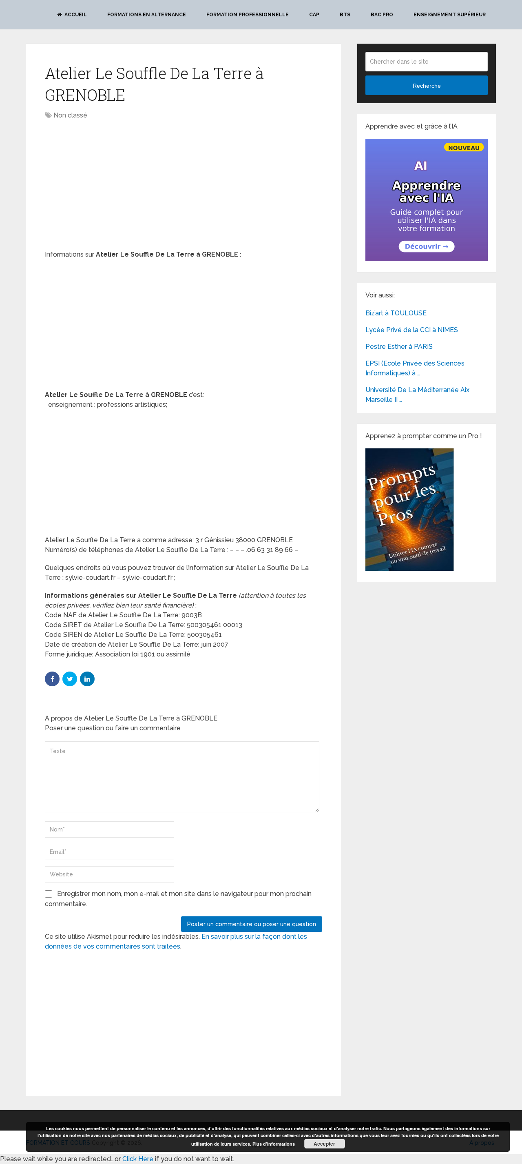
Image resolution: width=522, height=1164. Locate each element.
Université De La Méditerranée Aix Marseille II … (417, 395)
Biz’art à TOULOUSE (396, 313)
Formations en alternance (146, 15)
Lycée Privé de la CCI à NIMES (411, 330)
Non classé (70, 115)
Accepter (324, 1143)
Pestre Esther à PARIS (399, 346)
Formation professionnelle (247, 15)
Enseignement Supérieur (450, 15)
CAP (314, 15)
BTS (345, 15)
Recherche (427, 85)
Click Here (137, 1159)
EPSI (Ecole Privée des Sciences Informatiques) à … (414, 368)
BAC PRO (382, 15)
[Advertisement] (113, 186)
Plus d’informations (273, 1144)
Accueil (75, 15)
